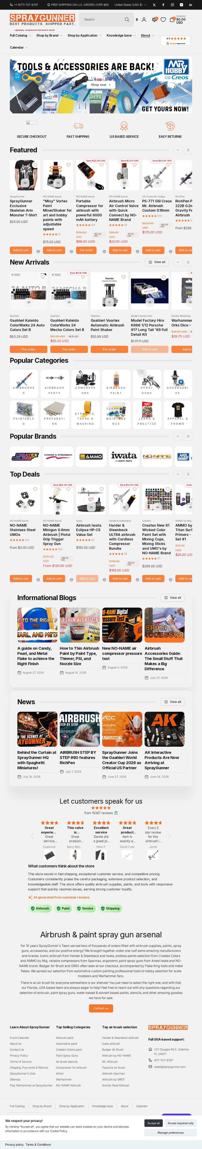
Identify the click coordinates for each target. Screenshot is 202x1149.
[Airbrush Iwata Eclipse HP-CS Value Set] (91, 507)
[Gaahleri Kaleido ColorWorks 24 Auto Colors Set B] (28, 302)
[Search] (127, 20)
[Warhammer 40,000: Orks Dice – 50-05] (190, 302)
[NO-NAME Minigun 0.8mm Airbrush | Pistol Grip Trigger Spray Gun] (58, 507)
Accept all (154, 1123)
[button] (181, 19)
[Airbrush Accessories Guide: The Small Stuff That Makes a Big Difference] (165, 625)
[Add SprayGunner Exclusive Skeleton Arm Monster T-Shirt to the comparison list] (38, 252)
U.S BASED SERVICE (124, 137)
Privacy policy (14, 1144)
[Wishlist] (163, 19)
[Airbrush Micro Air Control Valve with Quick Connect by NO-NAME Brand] (124, 183)
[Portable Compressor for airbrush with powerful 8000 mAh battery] (91, 183)
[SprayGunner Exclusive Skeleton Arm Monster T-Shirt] (25, 183)
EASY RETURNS (170, 137)
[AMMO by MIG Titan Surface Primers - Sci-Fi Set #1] (190, 507)
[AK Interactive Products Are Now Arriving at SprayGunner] (165, 729)
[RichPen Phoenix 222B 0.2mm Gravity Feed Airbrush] (190, 183)
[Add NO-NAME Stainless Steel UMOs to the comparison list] (38, 580)
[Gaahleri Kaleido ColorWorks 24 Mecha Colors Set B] (69, 302)
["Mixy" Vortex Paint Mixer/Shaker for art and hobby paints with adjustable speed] (58, 183)
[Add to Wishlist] (35, 165)
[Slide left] (178, 150)
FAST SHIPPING (78, 137)
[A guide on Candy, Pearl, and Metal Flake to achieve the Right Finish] (37, 625)
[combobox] (106, 19)
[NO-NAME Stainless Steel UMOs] (25, 507)
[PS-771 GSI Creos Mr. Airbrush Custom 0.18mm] (157, 183)
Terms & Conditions (38, 1144)
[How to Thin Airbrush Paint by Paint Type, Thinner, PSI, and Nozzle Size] (80, 625)
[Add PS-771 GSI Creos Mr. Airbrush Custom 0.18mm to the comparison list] (170, 252)
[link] (25, 5)
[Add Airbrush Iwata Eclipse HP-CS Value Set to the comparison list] (104, 580)
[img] (101, 808)
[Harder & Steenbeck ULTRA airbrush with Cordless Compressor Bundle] (124, 507)
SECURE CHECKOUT (32, 137)
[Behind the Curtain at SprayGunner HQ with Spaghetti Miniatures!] (37, 729)
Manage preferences (171, 1132)
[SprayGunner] (168, 1029)
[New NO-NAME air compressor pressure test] (122, 625)
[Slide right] (188, 150)
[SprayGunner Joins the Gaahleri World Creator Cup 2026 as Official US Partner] (122, 729)
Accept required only (181, 1123)
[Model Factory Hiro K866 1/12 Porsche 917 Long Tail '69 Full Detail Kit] (150, 302)
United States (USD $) (128, 4)
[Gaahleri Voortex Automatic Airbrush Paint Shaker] (109, 302)
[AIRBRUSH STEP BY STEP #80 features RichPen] (80, 729)
